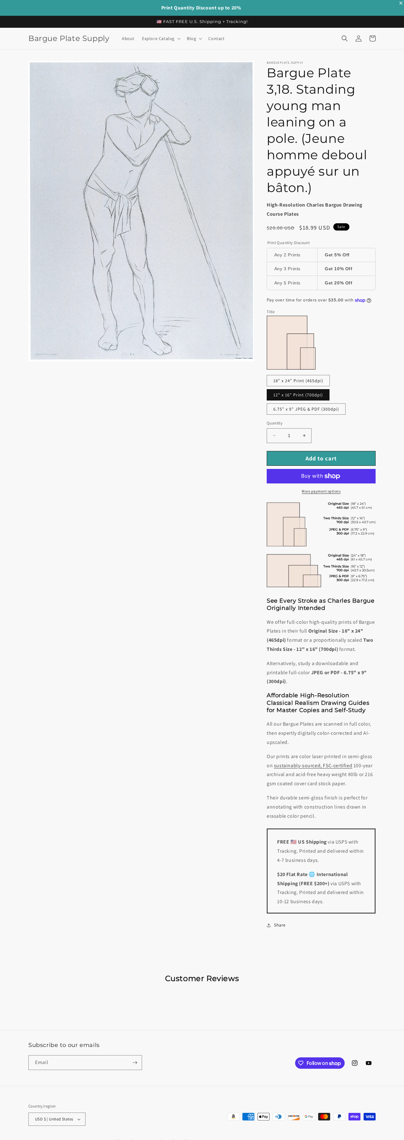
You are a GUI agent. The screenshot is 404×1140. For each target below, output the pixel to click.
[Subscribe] (135, 1062)
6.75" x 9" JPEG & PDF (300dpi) (306, 409)
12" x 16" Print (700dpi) (298, 395)
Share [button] (280, 925)
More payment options (321, 491)
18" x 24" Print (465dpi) (298, 380)
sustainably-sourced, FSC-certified (313, 765)
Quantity (274, 423)
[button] (160, 38)
